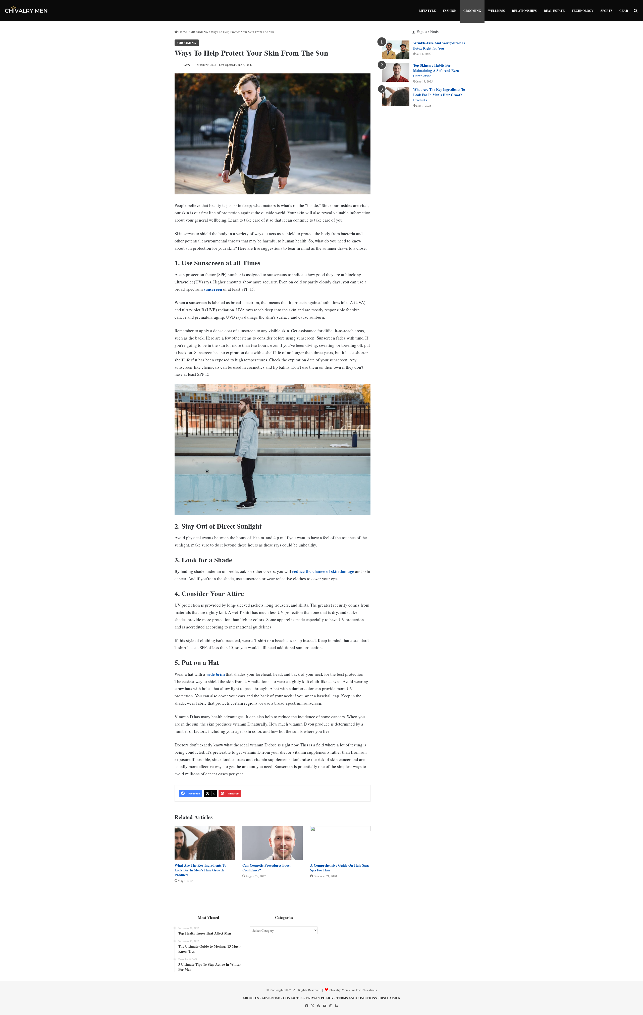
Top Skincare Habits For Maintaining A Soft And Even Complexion (436, 70)
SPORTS (606, 11)
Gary (187, 65)
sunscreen (213, 289)
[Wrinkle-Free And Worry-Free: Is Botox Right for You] (395, 49)
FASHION (449, 11)
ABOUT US (251, 997)
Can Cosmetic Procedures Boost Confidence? (266, 868)
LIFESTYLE (427, 11)
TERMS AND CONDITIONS (356, 997)
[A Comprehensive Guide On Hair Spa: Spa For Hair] (340, 843)
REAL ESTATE (554, 11)
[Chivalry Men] (26, 10)
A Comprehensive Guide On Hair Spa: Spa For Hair (339, 868)
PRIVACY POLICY (320, 997)
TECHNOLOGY (583, 11)
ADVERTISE (271, 997)
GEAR (623, 11)
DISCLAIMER (390, 997)
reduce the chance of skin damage (323, 571)
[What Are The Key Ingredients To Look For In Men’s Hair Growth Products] (205, 843)
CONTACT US (293, 997)
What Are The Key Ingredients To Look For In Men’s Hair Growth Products (200, 870)
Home (182, 31)
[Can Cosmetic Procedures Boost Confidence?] (272, 843)
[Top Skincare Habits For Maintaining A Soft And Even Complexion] (395, 72)
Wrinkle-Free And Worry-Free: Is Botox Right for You (439, 45)
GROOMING (472, 11)
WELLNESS (496, 11)
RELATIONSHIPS (524, 11)
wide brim (215, 674)
